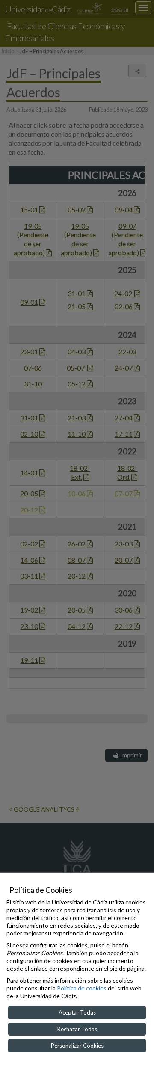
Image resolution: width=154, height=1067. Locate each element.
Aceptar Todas (77, 1012)
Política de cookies (82, 988)
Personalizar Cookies (77, 1045)
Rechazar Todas (77, 1029)
